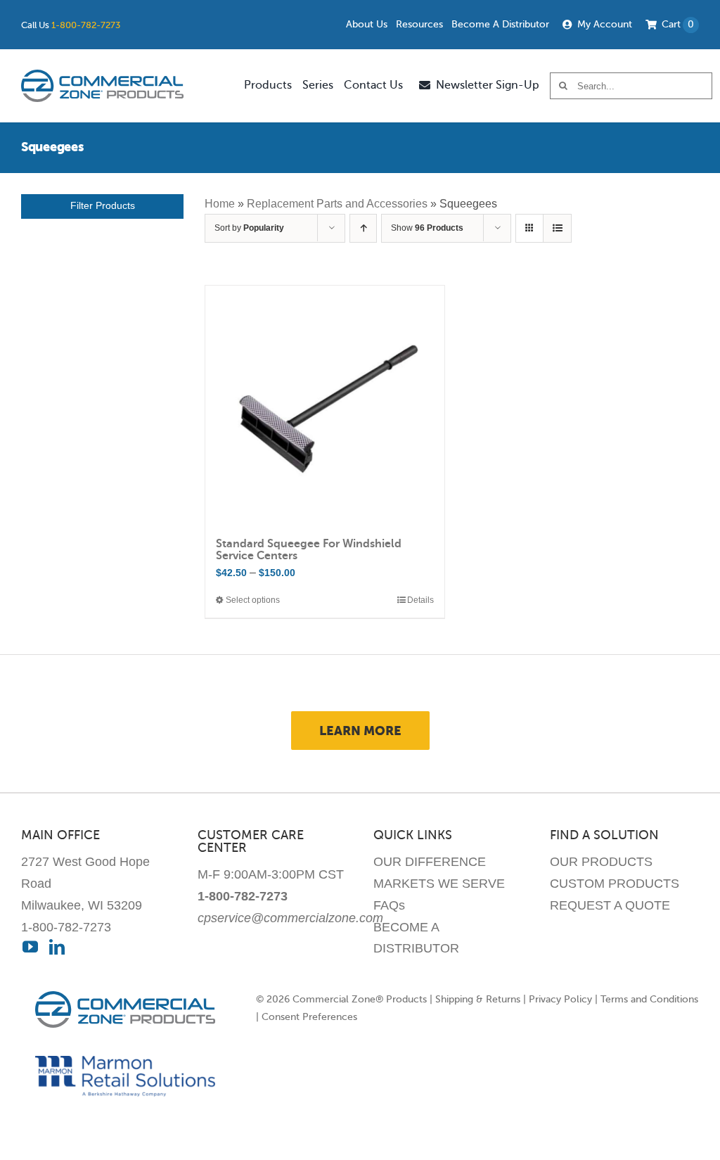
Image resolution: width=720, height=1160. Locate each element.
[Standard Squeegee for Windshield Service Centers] (324, 405)
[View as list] (557, 228)
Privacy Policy (560, 999)
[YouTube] (30, 947)
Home (220, 204)
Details (420, 600)
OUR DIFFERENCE (429, 862)
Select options (253, 600)
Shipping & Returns (477, 999)
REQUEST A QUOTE (610, 905)
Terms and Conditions (649, 999)
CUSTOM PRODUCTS (614, 884)
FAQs (389, 905)
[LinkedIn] (57, 947)
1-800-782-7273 (85, 25)
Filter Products (102, 205)
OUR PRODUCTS (601, 862)
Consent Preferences (309, 1017)
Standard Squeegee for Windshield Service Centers (308, 550)
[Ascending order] (363, 228)
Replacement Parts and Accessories (337, 204)
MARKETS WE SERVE (439, 884)
